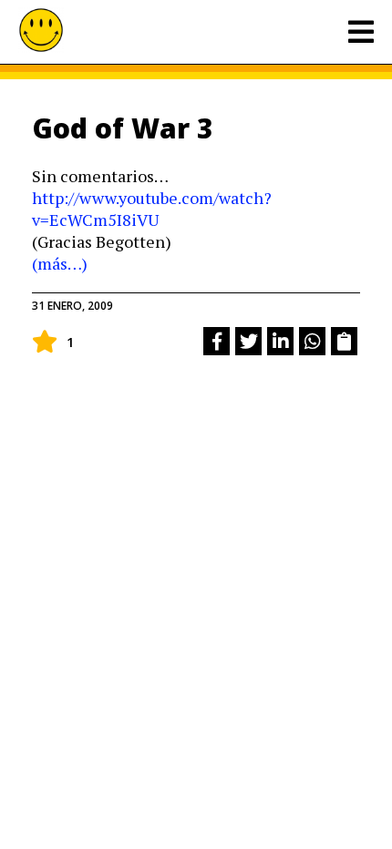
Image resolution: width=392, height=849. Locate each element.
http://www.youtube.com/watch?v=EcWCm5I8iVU (152, 208)
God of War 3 (122, 128)
